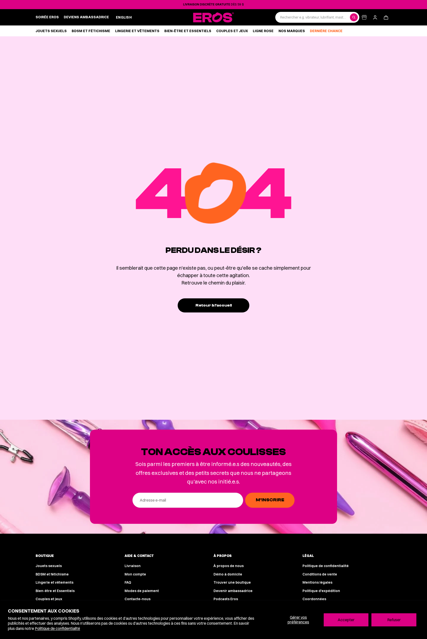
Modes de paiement (142, 591)
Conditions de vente (319, 574)
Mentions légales (317, 582)
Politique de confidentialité (57, 628)
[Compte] (375, 17)
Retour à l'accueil (213, 305)
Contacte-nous (137, 599)
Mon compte (135, 574)
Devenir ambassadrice (233, 591)
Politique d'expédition (321, 591)
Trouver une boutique (232, 582)
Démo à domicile (228, 574)
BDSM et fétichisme (52, 574)
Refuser (394, 619)
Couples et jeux (49, 599)
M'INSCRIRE (270, 500)
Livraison (133, 566)
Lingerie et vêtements (54, 582)
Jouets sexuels (49, 566)
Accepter (346, 619)
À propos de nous (229, 566)
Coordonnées (314, 599)
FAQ (128, 582)
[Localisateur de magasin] (364, 17)
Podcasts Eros (226, 599)
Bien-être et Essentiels (55, 591)
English (124, 17)
